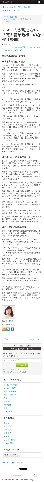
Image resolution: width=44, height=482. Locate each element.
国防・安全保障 (10, 391)
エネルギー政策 (34, 47)
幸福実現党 (8, 2)
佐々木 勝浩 (8, 443)
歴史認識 (7, 401)
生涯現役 (7, 404)
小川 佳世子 (8, 426)
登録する (23, 365)
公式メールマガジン (11, 10)
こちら (12, 371)
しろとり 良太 (9, 439)
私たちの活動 (15, 7)
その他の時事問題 (19, 47)
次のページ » (35, 339)
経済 (5, 408)
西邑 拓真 (7, 429)
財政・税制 (8, 411)
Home (5, 7)
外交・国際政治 (10, 394)
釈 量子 (12, 321)
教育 (5, 398)
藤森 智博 (7, 433)
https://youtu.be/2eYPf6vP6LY (13, 50)
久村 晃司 (7, 436)
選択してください (11, 455)
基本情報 (27, 7)
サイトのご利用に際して (12, 462)
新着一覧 (13, 16)
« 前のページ (9, 339)
